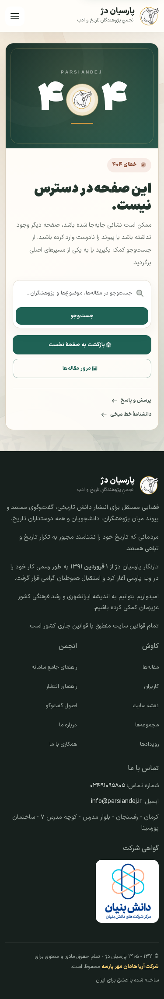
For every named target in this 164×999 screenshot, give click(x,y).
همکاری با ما (63, 744)
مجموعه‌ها (147, 725)
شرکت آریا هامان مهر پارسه (130, 967)
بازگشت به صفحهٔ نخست (77, 345)
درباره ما (68, 725)
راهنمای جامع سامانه (54, 667)
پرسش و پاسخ (136, 400)
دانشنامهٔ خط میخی (130, 414)
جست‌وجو (82, 316)
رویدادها (149, 744)
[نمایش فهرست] (14, 16)
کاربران (151, 687)
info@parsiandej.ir (116, 801)
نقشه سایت (146, 706)
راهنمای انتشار (61, 687)
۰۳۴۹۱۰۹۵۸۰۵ (107, 785)
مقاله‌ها (151, 667)
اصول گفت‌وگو (61, 706)
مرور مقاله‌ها (77, 368)
